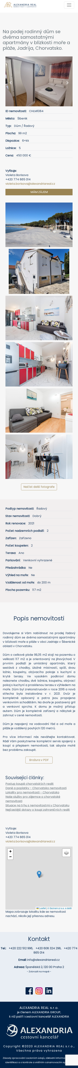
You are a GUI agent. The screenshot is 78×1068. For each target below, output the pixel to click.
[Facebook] (29, 990)
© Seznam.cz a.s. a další (60, 908)
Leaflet (42, 908)
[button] (10, 82)
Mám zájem (39, 192)
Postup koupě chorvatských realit (29, 784)
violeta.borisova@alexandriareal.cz (30, 184)
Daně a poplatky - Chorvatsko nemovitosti (36, 788)
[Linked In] (48, 990)
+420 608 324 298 (48, 948)
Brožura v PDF (39, 760)
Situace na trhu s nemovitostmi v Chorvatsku (37, 805)
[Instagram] (39, 990)
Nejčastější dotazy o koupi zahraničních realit (37, 810)
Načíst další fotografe (39, 487)
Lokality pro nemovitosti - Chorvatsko (32, 792)
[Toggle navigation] (69, 5)
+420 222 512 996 (20, 948)
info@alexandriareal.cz (43, 960)
